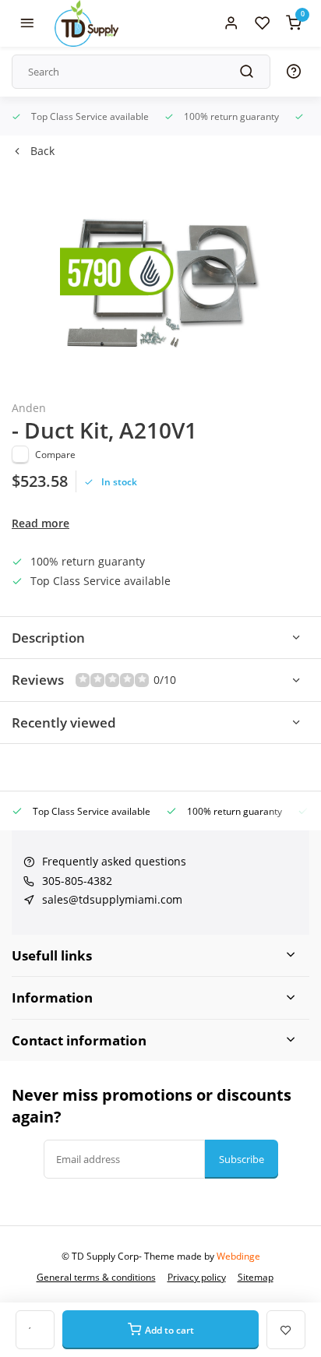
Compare (55, 454)
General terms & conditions (96, 1277)
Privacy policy (197, 1277)
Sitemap (255, 1277)
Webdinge (238, 1255)
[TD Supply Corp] (86, 23)
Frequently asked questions (114, 861)
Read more (40, 523)
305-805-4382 (77, 880)
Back (42, 150)
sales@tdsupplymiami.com (112, 899)
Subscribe (241, 1159)
